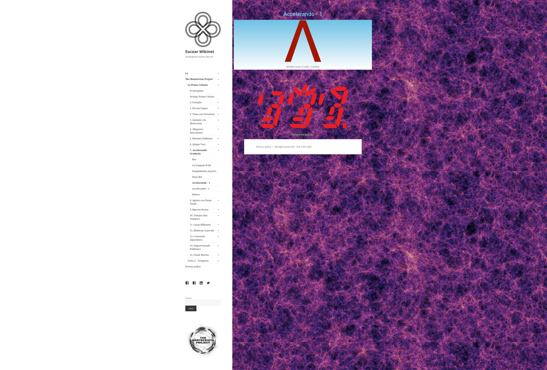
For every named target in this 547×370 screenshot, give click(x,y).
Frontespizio (196, 90)
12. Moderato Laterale (202, 230)
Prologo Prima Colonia (202, 96)
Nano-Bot (197, 177)
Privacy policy (193, 266)
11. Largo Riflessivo (200, 224)
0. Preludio (196, 102)
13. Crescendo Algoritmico (197, 238)
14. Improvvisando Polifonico (200, 247)
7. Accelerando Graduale (198, 152)
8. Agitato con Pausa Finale (201, 202)
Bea (194, 159)
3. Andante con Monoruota (198, 121)
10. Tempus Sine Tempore (199, 217)
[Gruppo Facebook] (188, 284)
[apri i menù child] (218, 73)
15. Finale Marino (199, 254)
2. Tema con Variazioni (202, 114)
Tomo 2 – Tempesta (198, 260)
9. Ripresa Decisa (199, 209)
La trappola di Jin (201, 165)
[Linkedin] (202, 284)
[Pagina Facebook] (195, 284)
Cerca (188, 298)
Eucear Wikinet (199, 51)
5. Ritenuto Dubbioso (201, 138)
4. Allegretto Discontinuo (196, 131)
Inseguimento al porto (204, 171)
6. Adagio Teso (197, 144)
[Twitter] (210, 284)
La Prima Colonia (198, 84)
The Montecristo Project (199, 79)
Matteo (196, 194)
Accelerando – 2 (200, 188)
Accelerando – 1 (201, 182)
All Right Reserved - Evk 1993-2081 (293, 146)
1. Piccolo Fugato (199, 108)
